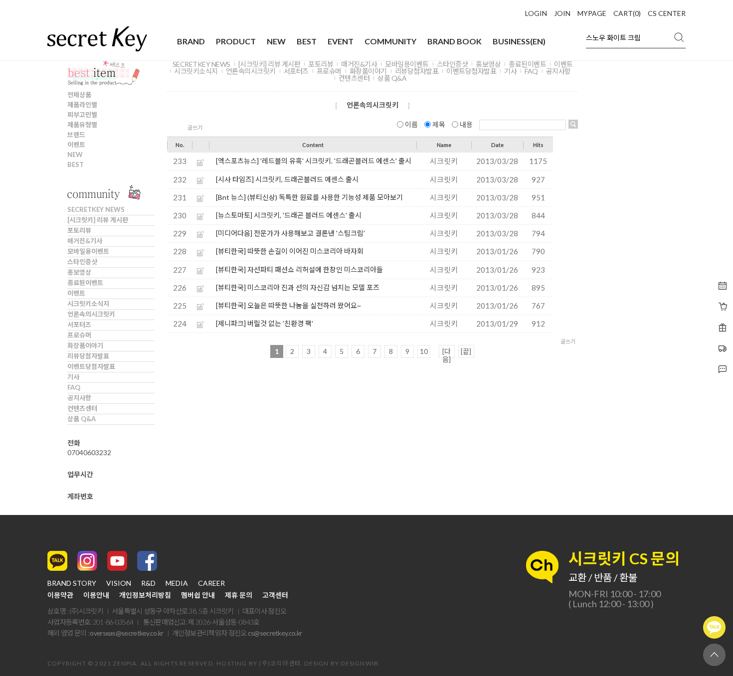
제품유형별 (82, 125)
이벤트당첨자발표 (91, 366)
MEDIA (177, 583)
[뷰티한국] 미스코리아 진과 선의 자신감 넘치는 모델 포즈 (297, 287)
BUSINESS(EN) (519, 41)
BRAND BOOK (454, 41)
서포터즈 (79, 325)
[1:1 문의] (722, 348)
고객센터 (275, 595)
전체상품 (79, 95)
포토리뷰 (79, 230)
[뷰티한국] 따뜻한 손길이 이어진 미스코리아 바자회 (290, 251)
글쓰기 (194, 127)
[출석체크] (722, 285)
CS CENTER (667, 13)
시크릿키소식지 (88, 304)
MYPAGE (591, 13)
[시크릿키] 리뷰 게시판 (97, 220)
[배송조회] (722, 327)
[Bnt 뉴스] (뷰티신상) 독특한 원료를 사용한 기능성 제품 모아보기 (309, 197)
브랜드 (76, 135)
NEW (276, 41)
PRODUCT (236, 41)
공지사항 (79, 398)
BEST (307, 41)
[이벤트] (722, 306)
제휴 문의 (238, 595)
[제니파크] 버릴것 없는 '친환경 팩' (264, 323)
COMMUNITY (390, 41)
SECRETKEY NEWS (96, 209)
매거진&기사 (84, 241)
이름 (411, 124)
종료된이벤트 (85, 283)
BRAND (191, 41)
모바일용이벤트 (88, 251)
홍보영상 (79, 272)
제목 (439, 124)
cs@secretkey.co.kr (275, 633)
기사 (73, 377)
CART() (627, 13)
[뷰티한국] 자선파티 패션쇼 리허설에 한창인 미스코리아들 (299, 269)
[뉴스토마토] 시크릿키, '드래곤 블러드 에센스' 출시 (289, 215)
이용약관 (60, 595)
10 (424, 351)
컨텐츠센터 (82, 408)
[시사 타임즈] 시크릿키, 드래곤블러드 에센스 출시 (287, 179)
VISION (118, 583)
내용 (466, 124)
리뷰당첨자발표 (88, 356)
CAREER (211, 583)
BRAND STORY (71, 583)
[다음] (446, 352)
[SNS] (722, 369)
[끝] (466, 351)
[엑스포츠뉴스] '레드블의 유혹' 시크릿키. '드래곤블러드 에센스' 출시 (313, 161)
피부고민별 (82, 115)
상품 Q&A (81, 419)
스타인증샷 (82, 262)
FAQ (73, 387)
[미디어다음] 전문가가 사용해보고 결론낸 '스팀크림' (290, 233)
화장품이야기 (85, 345)
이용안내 (96, 595)
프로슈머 (79, 335)
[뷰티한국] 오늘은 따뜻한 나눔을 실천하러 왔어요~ (288, 305)
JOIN (562, 13)
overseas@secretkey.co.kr (126, 633)
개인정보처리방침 (145, 595)
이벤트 (76, 145)
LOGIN (536, 13)
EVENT (341, 41)
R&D (148, 583)
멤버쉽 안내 (198, 595)
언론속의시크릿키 (91, 314)
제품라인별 (82, 105)
